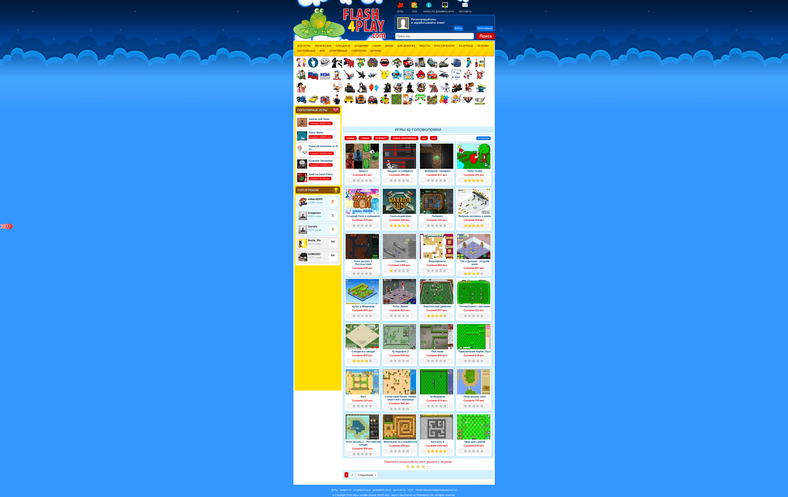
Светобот (400, 261)
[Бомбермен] (468, 74)
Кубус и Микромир (363, 306)
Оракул (363, 171)
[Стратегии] (480, 74)
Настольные (306, 50)
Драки (389, 46)
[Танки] (444, 62)
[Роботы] (445, 87)
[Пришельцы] (481, 87)
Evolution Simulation (320, 160)
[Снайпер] (362, 87)
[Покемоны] (385, 74)
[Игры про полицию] (337, 99)
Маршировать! (437, 261)
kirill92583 (314, 254)
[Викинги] (421, 87)
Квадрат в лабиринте (400, 171)
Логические (323, 46)
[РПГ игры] (408, 99)
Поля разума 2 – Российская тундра (363, 443)
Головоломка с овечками (474, 306)
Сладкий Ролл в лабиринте (363, 216)
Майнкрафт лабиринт (438, 171)
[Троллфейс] (325, 62)
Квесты (424, 46)
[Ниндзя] (409, 87)
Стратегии (359, 50)
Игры (400, 11)
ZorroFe (312, 226)
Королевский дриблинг (437, 306)
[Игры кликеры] (313, 62)
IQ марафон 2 (400, 351)
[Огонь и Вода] (374, 87)
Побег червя (474, 171)
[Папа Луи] (338, 87)
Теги (410, 490)
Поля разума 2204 (475, 396)
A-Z (424, 138)
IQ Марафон (437, 396)
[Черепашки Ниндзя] (361, 62)
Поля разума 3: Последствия (363, 263)
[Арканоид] (420, 99)
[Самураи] (433, 87)
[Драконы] (469, 87)
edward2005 (315, 199)
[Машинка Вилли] (432, 74)
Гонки (376, 46)
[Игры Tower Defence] (432, 99)
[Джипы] (373, 99)
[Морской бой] (456, 74)
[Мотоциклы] (301, 99)
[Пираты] (397, 87)
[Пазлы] (444, 99)
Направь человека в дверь (474, 216)
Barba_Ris (314, 240)
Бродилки (361, 46)
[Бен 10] (301, 74)
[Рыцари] (457, 87)
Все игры (304, 46)
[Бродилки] (396, 99)
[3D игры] (397, 74)
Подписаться (362, 490)
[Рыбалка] (396, 62)
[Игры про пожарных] (325, 99)
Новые (351, 138)
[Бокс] (337, 62)
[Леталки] (361, 74)
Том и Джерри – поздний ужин (474, 263)
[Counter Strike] (385, 87)
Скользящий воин (400, 216)
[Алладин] (301, 87)
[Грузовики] (456, 62)
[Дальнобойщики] (361, 99)
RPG (322, 50)
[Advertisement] (317, 328)
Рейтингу (381, 138)
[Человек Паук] (349, 62)
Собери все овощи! (363, 351)
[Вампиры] (384, 62)
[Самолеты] (373, 74)
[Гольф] (480, 99)
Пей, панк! (437, 351)
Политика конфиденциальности (436, 490)
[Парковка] (480, 62)
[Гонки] (408, 62)
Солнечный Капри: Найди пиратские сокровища (400, 398)
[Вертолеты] (444, 74)
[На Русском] (313, 74)
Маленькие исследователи (400, 441)
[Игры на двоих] (301, 62)
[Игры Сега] (325, 75)
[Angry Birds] (420, 74)
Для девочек (406, 46)
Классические (444, 46)
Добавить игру (445, 11)
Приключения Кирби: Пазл (475, 351)
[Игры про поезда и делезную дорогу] (384, 99)
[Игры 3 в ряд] (373, 62)
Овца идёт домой (474, 441)
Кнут (363, 396)
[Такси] (313, 99)
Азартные (466, 46)
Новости (429, 11)
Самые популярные (404, 138)
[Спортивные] (456, 99)
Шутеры (375, 50)
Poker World (316, 132)
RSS (414, 11)
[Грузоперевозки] (420, 62)
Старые (365, 138)
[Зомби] (432, 62)
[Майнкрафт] (468, 62)
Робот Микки (400, 306)
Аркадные (343, 46)
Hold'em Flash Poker (321, 174)
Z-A (433, 138)
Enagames (314, 212)
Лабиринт (437, 216)
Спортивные (338, 50)
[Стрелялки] (350, 87)
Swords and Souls (319, 119)
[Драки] (349, 74)
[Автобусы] (349, 99)
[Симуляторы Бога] (408, 74)
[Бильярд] (468, 99)
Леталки (483, 46)
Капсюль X (437, 441)
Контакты (465, 11)
